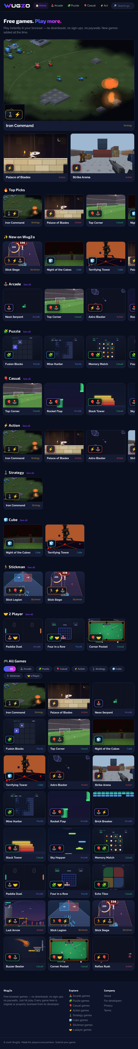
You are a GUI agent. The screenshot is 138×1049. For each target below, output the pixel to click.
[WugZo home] (17, 6)
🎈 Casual (90, 5)
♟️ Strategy (98, 669)
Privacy (108, 1005)
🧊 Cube (117, 669)
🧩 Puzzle (73, 5)
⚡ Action (105, 5)
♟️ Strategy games (80, 1015)
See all (27, 284)
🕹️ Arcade (57, 5)
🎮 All (9, 669)
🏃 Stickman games (81, 1025)
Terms (107, 1010)
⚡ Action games (79, 1010)
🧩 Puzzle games (79, 1000)
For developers (113, 1000)
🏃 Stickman (13, 676)
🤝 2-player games (80, 1029)
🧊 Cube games (78, 1020)
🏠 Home (41, 5)
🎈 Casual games (79, 1005)
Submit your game (65, 1042)
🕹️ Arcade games (79, 995)
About (107, 995)
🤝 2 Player (33, 676)
